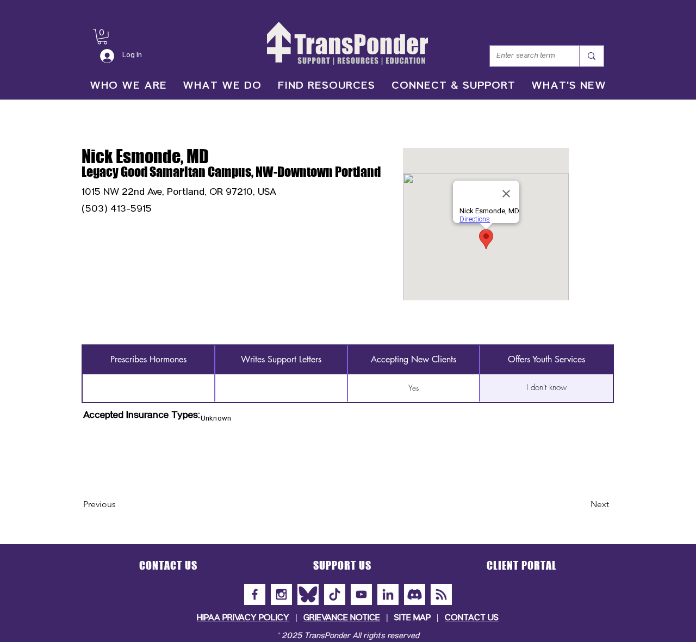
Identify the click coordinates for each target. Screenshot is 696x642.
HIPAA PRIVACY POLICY (243, 618)
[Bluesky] (308, 594)
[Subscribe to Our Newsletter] (441, 594)
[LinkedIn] (388, 594)
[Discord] (414, 594)
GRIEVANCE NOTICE (341, 618)
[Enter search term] (591, 56)
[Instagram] (281, 594)
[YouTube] (361, 594)
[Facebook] (254, 594)
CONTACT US (472, 618)
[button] (102, 37)
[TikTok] (334, 594)
